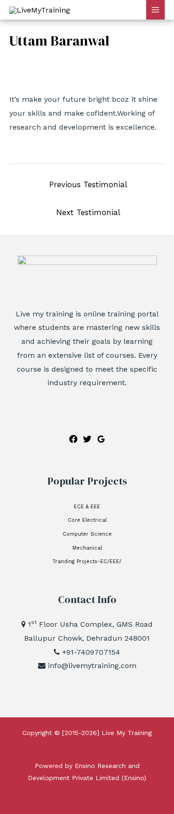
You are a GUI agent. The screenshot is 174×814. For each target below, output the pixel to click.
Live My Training (127, 732)
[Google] (101, 439)
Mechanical (87, 548)
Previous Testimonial (88, 184)
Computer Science (87, 534)
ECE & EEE (87, 507)
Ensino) (135, 777)
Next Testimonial (88, 212)
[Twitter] (87, 439)
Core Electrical (87, 520)
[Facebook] (73, 439)
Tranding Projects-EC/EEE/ (87, 561)
